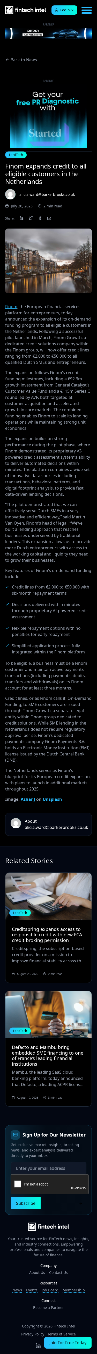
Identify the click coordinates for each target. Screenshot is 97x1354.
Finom (11, 306)
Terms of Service (61, 1334)
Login (65, 9)
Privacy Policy (32, 1334)
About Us (37, 1272)
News (17, 1290)
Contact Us (58, 1272)
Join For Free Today (67, 1342)
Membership (74, 1290)
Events (32, 1290)
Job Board (50, 1290)
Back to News (24, 60)
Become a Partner (48, 1307)
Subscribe (25, 1203)
